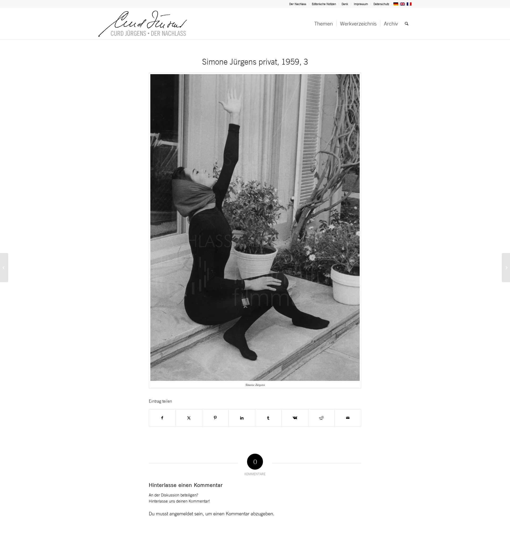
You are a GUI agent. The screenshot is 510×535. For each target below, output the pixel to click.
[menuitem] (298, 4)
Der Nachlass (297, 4)
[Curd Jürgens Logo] (142, 23)
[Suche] (406, 23)
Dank (345, 4)
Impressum (361, 4)
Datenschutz (381, 4)
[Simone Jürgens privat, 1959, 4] (506, 267)
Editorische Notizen (324, 4)
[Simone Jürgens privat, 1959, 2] (4, 267)
